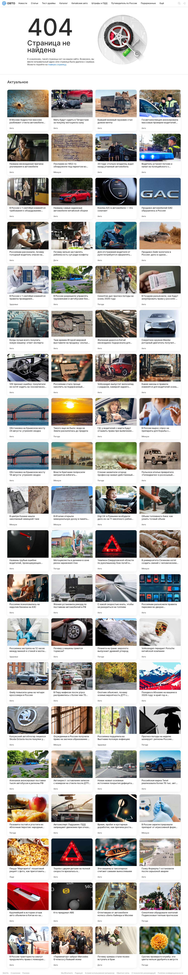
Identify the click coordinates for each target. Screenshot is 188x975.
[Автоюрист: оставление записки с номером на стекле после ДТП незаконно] (72, 771)
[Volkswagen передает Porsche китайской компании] (160, 639)
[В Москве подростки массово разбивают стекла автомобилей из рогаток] (28, 110)
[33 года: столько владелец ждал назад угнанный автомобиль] (116, 154)
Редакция (79, 973)
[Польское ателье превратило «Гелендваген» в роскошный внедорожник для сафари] (160, 462)
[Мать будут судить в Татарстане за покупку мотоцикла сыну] (72, 110)
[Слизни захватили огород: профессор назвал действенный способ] (116, 462)
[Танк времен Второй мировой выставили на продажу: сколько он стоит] (72, 330)
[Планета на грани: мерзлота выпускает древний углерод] (116, 639)
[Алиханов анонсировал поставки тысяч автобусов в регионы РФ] (28, 771)
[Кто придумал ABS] (72, 903)
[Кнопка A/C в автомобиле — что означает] (116, 198)
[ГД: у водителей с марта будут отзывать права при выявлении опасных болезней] (116, 418)
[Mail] (4, 3)
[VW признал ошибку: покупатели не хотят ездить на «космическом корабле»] (28, 374)
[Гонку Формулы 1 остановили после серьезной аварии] (160, 859)
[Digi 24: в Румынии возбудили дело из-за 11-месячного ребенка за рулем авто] (116, 506)
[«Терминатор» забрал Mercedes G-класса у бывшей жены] (72, 947)
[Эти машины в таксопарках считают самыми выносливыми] (116, 859)
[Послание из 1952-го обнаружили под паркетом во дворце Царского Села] (72, 154)
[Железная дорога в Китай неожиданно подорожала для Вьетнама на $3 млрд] (116, 330)
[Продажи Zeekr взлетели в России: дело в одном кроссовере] (160, 242)
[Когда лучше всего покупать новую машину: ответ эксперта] (28, 330)
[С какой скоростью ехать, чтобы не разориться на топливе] (116, 594)
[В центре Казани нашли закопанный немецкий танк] (28, 506)
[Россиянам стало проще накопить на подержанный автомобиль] (72, 374)
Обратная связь (123, 973)
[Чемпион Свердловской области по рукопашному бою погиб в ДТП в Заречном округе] (116, 550)
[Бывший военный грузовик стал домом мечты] (116, 110)
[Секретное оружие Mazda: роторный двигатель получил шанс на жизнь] (160, 330)
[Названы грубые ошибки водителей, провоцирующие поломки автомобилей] (28, 550)
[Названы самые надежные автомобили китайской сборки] (72, 198)
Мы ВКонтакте (67, 973)
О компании (15, 973)
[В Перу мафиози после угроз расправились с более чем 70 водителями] (72, 683)
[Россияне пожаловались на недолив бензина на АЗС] (28, 594)
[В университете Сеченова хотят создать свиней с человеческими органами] (160, 550)
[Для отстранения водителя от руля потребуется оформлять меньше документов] (116, 242)
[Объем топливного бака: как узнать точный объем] (160, 506)
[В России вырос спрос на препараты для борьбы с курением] (160, 418)
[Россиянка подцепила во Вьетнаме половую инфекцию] (116, 727)
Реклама (25, 973)
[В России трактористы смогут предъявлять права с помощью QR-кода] (28, 947)
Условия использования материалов (99, 973)
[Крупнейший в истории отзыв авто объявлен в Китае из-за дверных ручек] (28, 903)
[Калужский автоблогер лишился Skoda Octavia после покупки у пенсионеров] (28, 727)
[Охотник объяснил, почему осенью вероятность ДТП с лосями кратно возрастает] (116, 683)
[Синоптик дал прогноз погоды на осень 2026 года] (116, 286)
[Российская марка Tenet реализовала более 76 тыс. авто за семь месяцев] (160, 771)
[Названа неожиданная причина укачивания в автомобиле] (28, 154)
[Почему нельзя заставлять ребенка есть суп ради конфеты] (72, 242)
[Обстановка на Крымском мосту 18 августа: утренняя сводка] (28, 462)
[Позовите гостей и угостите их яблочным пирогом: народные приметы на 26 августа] (28, 815)
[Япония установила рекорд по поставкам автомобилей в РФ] (72, 594)
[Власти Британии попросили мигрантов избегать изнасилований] (72, 462)
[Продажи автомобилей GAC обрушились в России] (160, 198)
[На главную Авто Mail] (10, 3)
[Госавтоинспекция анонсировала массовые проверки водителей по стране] (160, 110)
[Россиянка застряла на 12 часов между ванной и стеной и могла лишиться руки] (28, 639)
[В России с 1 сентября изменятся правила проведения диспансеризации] (28, 286)
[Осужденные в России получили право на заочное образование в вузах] (72, 727)
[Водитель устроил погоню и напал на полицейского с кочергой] (160, 154)
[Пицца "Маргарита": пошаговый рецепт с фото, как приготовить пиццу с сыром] (28, 859)
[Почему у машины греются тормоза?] (72, 639)
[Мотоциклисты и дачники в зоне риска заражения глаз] (72, 550)
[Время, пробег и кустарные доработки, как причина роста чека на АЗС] (116, 815)
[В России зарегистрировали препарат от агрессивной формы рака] (160, 815)
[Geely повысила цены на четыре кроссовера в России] (28, 683)
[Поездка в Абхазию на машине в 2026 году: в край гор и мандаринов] (160, 683)
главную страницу (57, 64)
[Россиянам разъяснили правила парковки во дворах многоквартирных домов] (160, 594)
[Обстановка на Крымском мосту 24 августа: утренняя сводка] (28, 418)
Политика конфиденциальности (170, 973)
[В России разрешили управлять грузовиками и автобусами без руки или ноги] (72, 286)
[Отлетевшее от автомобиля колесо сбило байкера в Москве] (116, 903)
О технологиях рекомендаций (144, 973)
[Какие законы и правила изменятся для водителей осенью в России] (160, 374)
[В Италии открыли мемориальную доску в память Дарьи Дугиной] (72, 506)
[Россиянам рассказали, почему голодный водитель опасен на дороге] (28, 242)
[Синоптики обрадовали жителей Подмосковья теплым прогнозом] (160, 903)
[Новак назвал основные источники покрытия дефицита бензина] (116, 771)
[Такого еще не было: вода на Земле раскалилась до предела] (72, 418)
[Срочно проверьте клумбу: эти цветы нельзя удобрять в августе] (160, 947)
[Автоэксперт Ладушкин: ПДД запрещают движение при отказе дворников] (72, 815)
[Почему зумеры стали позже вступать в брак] (116, 947)
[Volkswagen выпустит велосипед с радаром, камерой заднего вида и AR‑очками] (116, 374)
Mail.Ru (6, 973)
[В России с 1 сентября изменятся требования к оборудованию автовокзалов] (28, 198)
